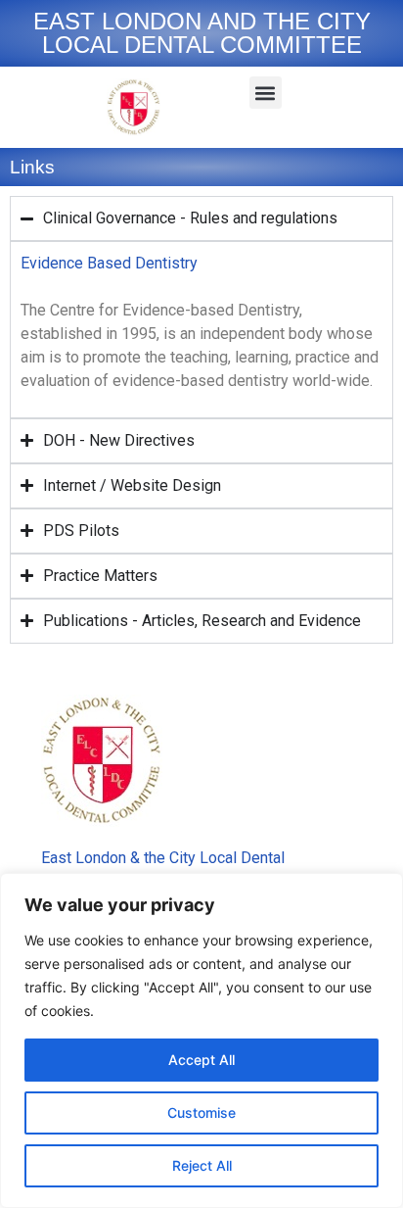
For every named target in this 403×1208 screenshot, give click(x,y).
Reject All (202, 1165)
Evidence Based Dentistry (109, 263)
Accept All (201, 1059)
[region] (201, 1040)
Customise (201, 1112)
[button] (265, 92)
